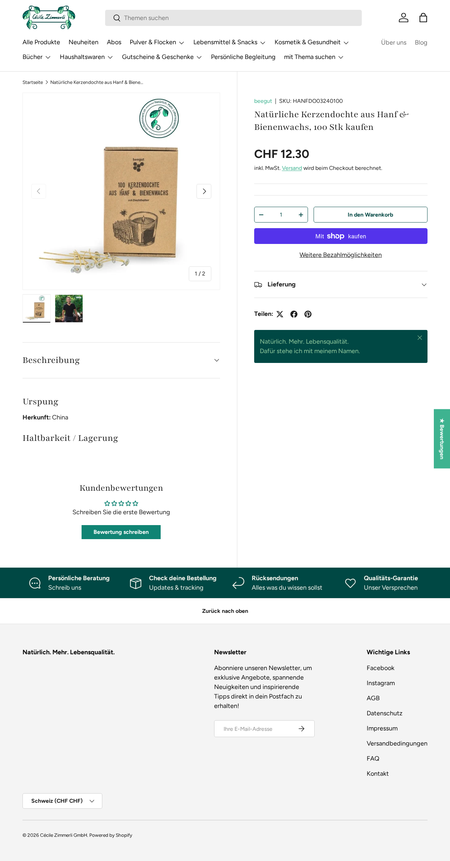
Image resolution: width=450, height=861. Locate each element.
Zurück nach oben (225, 611)
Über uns (393, 42)
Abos (114, 42)
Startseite (32, 82)
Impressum (382, 728)
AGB (373, 698)
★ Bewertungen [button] (442, 438)
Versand (292, 168)
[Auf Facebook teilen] (294, 314)
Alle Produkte (41, 42)
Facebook (380, 668)
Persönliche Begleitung (243, 57)
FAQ (373, 758)
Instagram (381, 683)
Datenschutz (385, 713)
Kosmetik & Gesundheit (308, 42)
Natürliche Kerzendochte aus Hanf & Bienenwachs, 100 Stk (97, 82)
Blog (421, 42)
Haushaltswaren (82, 57)
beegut (263, 101)
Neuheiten (83, 42)
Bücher (32, 57)
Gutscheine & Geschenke (158, 57)
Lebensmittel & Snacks (225, 42)
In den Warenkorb (370, 214)
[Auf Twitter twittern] (280, 314)
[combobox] (233, 18)
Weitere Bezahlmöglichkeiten (341, 255)
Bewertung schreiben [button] (121, 532)
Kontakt (378, 773)
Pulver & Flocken (153, 42)
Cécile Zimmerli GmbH (63, 835)
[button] (423, 17)
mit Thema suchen (309, 57)
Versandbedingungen (397, 743)
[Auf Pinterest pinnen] (308, 314)
